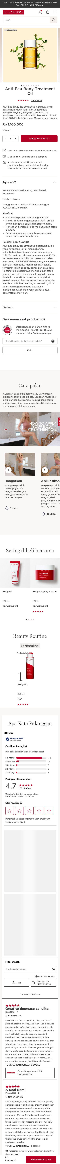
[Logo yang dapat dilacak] (7, 330)
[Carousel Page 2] (23, 85)
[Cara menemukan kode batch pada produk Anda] (53, 341)
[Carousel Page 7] (36, 85)
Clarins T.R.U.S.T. (41, 330)
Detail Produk (49, 118)
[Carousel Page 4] (28, 85)
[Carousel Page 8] (38, 85)
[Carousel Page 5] (31, 85)
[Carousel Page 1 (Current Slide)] (21, 85)
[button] (30, 182)
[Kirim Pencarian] (53, 20)
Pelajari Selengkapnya (14, 208)
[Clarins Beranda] (13, 12)
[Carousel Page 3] (26, 85)
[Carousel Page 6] (33, 85)
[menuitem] (40, 12)
